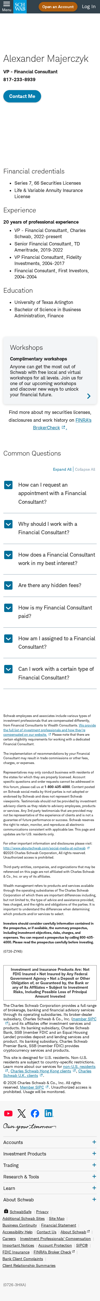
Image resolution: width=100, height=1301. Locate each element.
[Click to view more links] (94, 1142)
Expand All (62, 469)
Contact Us (46, 1232)
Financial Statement (58, 1225)
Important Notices (18, 1245)
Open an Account (58, 6)
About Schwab (73, 1232)
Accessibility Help (17, 1232)
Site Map (56, 1218)
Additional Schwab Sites (23, 1218)
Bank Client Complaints (22, 1259)
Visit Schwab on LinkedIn (49, 1113)
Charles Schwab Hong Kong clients (41, 1070)
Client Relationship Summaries (29, 1265)
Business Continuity (19, 1225)
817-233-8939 (19, 79)
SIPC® (82, 1245)
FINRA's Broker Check (52, 1252)
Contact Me (22, 96)
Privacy (42, 1211)
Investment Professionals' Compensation (55, 1238)
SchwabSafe (20, 1211)
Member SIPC (32, 1087)
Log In (89, 6)
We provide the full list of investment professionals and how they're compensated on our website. (49, 730)
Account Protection (55, 1245)
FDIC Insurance (15, 1252)
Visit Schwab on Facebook (35, 1113)
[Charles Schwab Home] (20, 6)
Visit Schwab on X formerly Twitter (22, 1113)
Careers (9, 1238)
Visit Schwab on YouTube (8, 1113)
